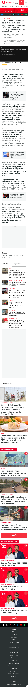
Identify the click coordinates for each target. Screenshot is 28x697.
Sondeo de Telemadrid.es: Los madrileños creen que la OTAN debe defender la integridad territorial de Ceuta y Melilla (13, 394)
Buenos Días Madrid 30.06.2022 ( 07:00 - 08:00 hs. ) (14, 599)
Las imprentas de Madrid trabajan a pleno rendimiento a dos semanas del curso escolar (14, 514)
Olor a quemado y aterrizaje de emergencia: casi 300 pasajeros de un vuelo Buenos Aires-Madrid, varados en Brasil (5, 271)
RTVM (14, 629)
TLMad (11, 6)
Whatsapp (26, 14)
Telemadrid (14, 634)
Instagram (10, 14)
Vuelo (11, 268)
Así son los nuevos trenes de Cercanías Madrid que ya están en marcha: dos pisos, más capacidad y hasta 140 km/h (5, 291)
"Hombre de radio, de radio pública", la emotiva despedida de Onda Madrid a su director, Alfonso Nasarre (5, 320)
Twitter (6, 14)
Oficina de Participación (14, 673)
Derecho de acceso (14, 663)
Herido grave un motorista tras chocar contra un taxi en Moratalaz (5, 282)
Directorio (14, 658)
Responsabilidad (14, 652)
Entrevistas (6, 18)
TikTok (14, 14)
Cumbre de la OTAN (7, 255)
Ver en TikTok (14, 625)
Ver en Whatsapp (24, 624)
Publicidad (14, 660)
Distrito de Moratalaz (15, 280)
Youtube (22, 14)
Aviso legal (14, 679)
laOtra (14, 639)
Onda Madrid (18, 6)
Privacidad (14, 676)
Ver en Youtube (21, 624)
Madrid (3, 468)
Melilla (8, 257)
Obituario (12, 310)
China (21, 255)
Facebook (2, 14)
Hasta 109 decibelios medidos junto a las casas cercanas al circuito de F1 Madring (5, 302)
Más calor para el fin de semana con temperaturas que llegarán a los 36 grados (14, 459)
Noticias (4, 6)
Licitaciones (14, 668)
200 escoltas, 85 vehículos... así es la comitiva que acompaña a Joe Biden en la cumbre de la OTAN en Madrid (14, 485)
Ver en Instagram (10, 624)
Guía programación (14, 642)
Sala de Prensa (14, 650)
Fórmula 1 (12, 300)
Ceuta (3, 257)
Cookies (14, 681)
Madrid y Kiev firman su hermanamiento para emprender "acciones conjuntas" (6, 196)
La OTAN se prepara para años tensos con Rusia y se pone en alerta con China (6, 154)
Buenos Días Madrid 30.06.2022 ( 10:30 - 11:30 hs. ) (14, 551)
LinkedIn (18, 14)
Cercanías (12, 288)
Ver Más (14, 535)
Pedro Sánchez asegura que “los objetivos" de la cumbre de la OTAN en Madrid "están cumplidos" (6, 95)
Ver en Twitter (7, 625)
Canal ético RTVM (14, 671)
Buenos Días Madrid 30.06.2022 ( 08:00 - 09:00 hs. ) (14, 575)
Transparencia (14, 655)
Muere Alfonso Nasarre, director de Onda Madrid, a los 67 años (5, 312)
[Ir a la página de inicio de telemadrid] (8, 2)
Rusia (17, 255)
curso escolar (6, 523)
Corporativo (14, 648)
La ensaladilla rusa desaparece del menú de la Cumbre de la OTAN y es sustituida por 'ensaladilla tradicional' (14, 424)
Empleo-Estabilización (14, 665)
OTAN (14, 255)
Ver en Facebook (3, 625)
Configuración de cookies (14, 684)
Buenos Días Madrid (7, 560)
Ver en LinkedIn (17, 624)
